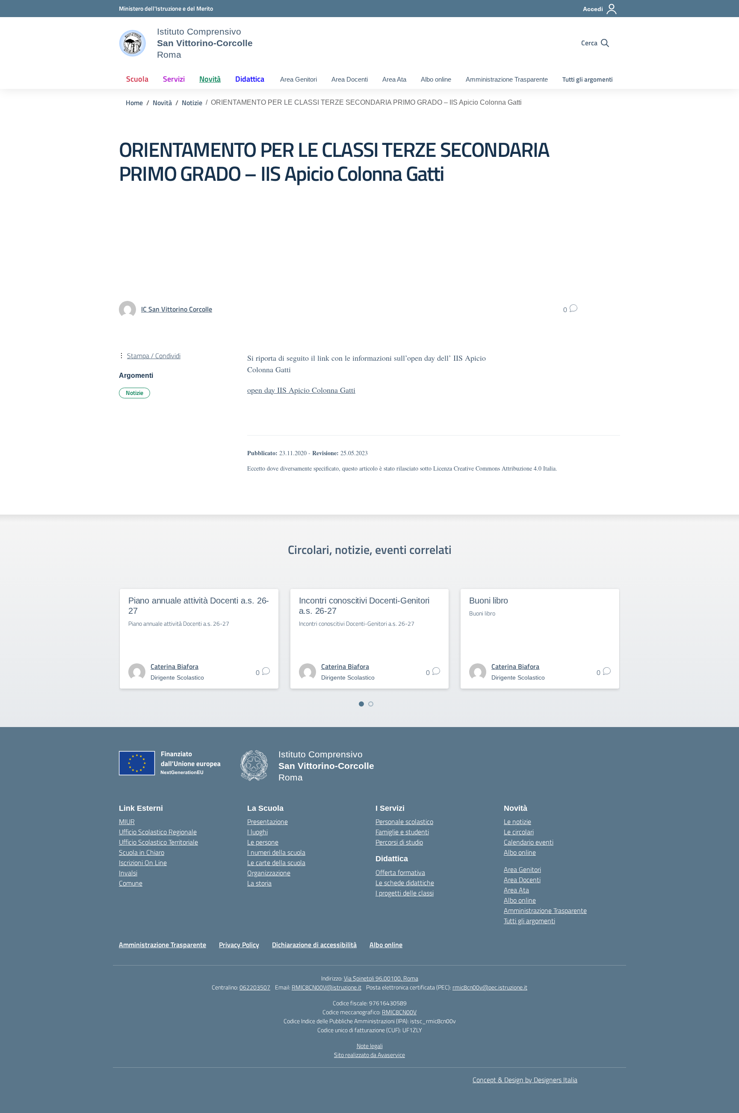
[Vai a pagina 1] (361, 704)
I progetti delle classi (404, 893)
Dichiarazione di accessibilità (314, 944)
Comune (130, 883)
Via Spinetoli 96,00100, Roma (381, 978)
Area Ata (394, 79)
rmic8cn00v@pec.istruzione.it (489, 987)
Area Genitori (298, 79)
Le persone (262, 842)
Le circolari (519, 832)
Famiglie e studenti (402, 832)
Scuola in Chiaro (141, 852)
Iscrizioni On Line (143, 862)
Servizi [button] (174, 79)
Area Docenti (349, 79)
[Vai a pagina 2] (370, 704)
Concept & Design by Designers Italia (525, 1080)
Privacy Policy (239, 944)
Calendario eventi (528, 842)
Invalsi (128, 873)
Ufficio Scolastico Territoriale (158, 842)
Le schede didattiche (404, 882)
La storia (259, 883)
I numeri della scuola (276, 852)
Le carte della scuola (276, 862)
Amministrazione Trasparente (507, 79)
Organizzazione (268, 873)
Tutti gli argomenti (587, 79)
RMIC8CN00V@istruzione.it (326, 987)
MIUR (127, 821)
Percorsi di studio (399, 842)
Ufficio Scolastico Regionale (158, 832)
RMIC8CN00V (399, 1011)
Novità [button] (210, 79)
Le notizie (517, 821)
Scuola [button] (137, 79)
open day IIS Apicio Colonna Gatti (301, 390)
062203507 (254, 987)
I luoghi (257, 832)
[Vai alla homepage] (132, 43)
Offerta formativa (400, 872)
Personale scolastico (404, 821)
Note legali (370, 1045)
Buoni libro (488, 600)
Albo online (436, 79)
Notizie (134, 392)
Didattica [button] (249, 79)
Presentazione (267, 821)
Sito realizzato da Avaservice (369, 1054)
